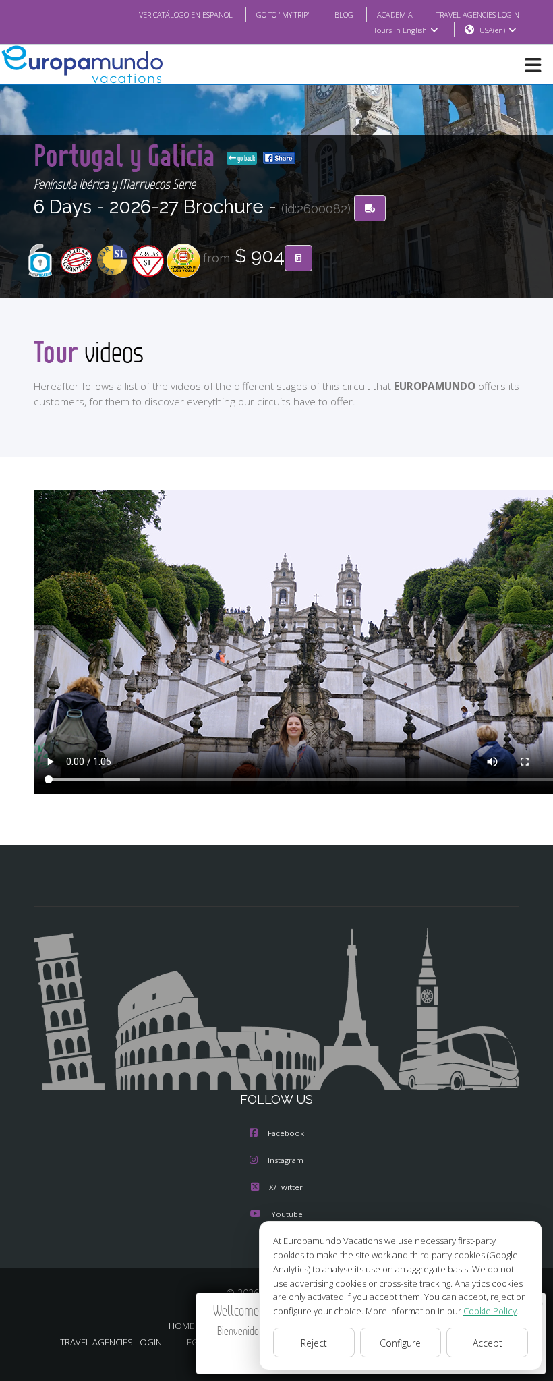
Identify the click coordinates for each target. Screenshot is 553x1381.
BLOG (343, 14)
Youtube (287, 1214)
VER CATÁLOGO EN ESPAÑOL (186, 14)
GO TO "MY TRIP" (283, 14)
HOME (181, 1326)
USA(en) (492, 30)
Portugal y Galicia (127, 155)
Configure (400, 1342)
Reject (314, 1342)
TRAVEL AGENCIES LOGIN (477, 14)
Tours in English (400, 30)
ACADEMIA (395, 14)
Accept (487, 1342)
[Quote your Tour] (298, 258)
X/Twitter (286, 1187)
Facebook (286, 1133)
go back (245, 158)
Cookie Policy (490, 1311)
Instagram (285, 1160)
